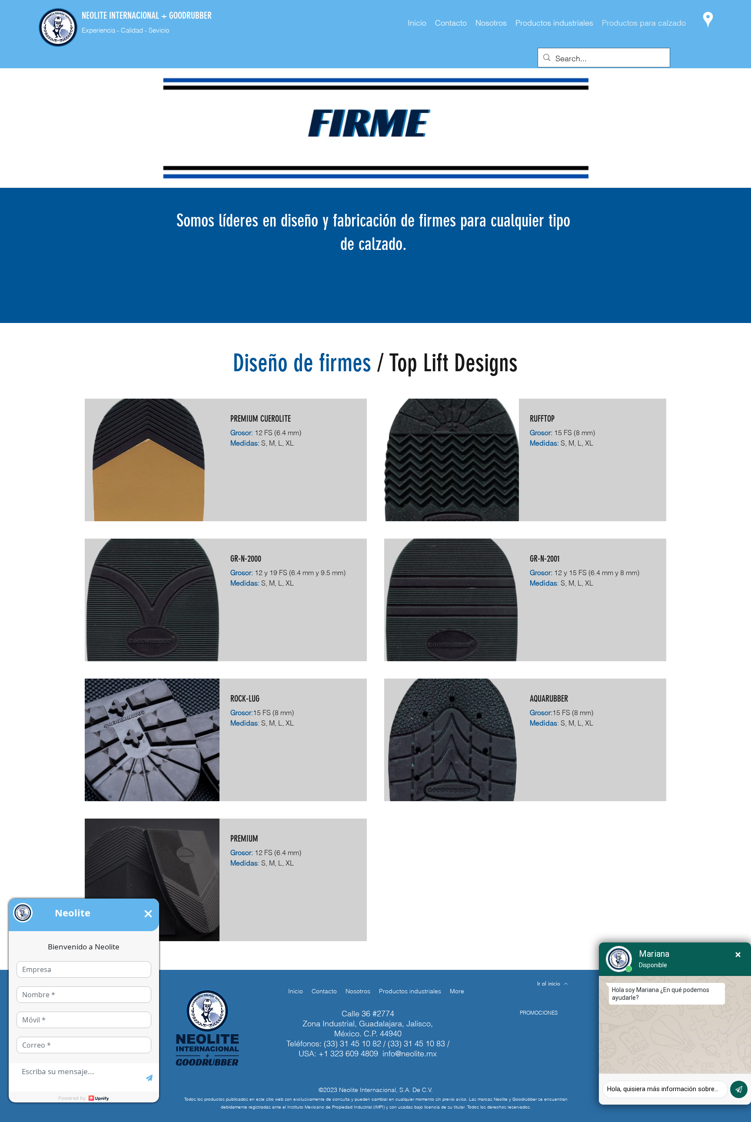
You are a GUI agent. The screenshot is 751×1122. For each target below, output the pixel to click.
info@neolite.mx (409, 1054)
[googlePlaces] (708, 19)
